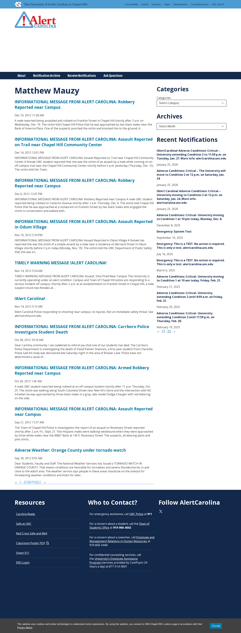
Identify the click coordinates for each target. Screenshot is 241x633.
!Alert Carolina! (30, 298)
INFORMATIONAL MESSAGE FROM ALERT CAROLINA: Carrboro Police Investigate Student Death (82, 329)
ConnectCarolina (200, 4)
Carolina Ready (25, 514)
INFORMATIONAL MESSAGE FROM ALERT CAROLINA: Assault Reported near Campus (84, 411)
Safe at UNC (23, 524)
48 (29, 482)
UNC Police (136, 514)
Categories (164, 98)
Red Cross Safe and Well (31, 533)
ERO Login (22, 562)
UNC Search (218, 4)
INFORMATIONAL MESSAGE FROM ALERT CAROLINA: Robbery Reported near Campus (75, 104)
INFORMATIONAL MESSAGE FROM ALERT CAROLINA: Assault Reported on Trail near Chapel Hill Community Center (84, 141)
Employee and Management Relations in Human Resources (121, 539)
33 (169, 331)
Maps (167, 4)
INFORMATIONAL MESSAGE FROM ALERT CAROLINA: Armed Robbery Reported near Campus (82, 370)
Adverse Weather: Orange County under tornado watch (70, 450)
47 (25, 482)
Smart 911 (22, 553)
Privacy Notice (24, 627)
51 (39, 482)
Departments (180, 4)
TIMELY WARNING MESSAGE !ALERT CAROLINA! (61, 263)
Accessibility (131, 4)
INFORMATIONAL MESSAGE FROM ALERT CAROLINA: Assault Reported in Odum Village (84, 224)
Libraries (156, 4)
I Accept (216, 626)
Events (145, 4)
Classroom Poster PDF (30, 543)
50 (36, 482)
